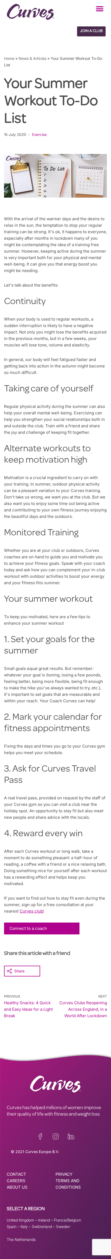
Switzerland (42, 1226)
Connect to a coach (28, 928)
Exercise (39, 134)
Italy (24, 1226)
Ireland (44, 1220)
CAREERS (16, 1180)
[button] (99, 9)
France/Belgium (67, 1220)
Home (9, 58)
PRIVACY (64, 1174)
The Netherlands (21, 1239)
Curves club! (32, 911)
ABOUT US (17, 1187)
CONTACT (16, 1174)
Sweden (63, 1226)
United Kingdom (20, 1220)
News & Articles (32, 58)
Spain (11, 1226)
